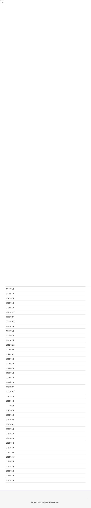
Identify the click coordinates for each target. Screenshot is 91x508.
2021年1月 (10, 382)
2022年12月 (10, 312)
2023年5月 (10, 303)
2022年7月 (10, 326)
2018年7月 (10, 466)
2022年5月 (10, 335)
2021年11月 (10, 350)
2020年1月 (10, 415)
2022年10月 (10, 321)
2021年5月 (10, 373)
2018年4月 (10, 476)
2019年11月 (10, 420)
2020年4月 (10, 410)
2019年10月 (10, 424)
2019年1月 (10, 448)
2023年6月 (10, 298)
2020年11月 (10, 387)
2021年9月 (10, 359)
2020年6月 (10, 401)
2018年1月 (10, 480)
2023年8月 (10, 289)
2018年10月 (10, 457)
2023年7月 (10, 294)
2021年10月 (10, 354)
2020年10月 (10, 392)
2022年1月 (10, 340)
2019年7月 (10, 433)
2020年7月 (10, 396)
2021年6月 (10, 368)
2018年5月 (10, 471)
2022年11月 (10, 317)
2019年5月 (10, 443)
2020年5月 (10, 406)
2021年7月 (10, 364)
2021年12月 (10, 345)
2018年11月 (10, 452)
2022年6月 (10, 331)
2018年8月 (10, 462)
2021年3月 (10, 377)
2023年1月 (10, 308)
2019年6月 (10, 438)
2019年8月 (10, 429)
